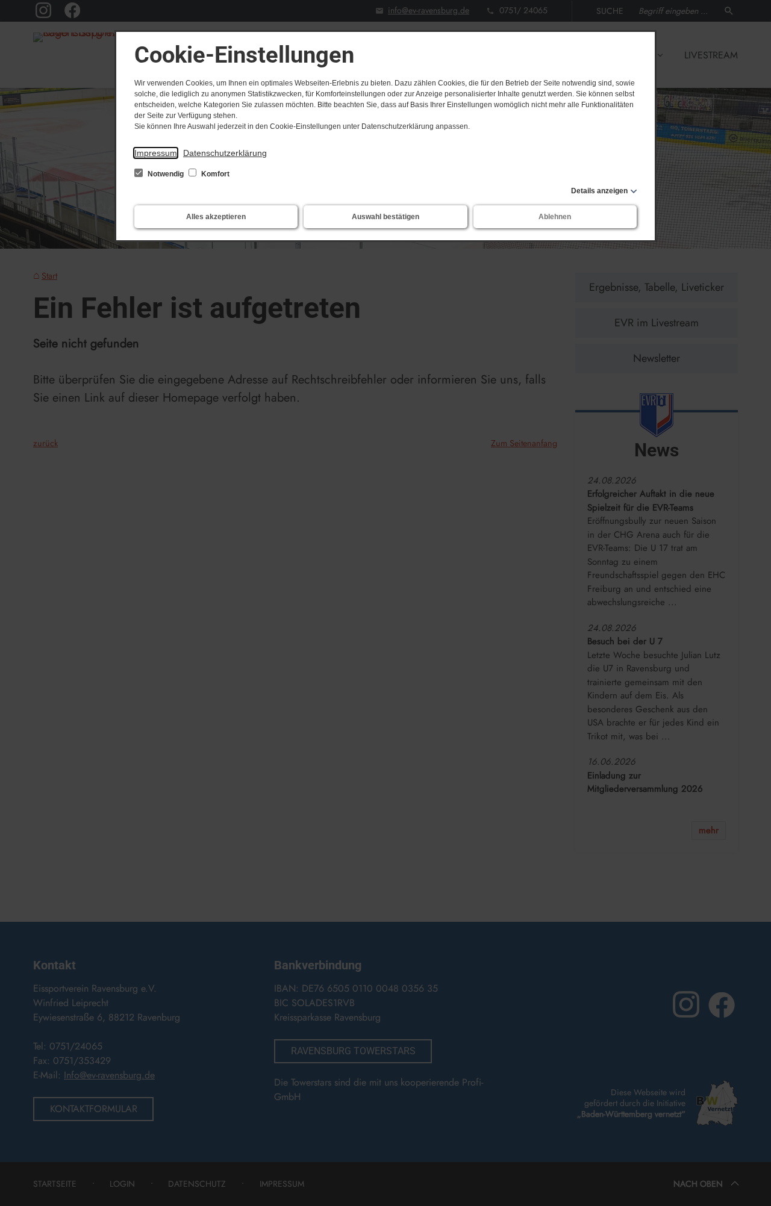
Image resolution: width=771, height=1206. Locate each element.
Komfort (214, 174)
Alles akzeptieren (216, 217)
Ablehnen (554, 217)
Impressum (155, 153)
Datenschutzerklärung (225, 153)
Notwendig (166, 174)
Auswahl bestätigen (385, 217)
